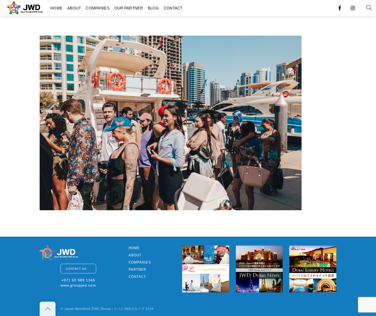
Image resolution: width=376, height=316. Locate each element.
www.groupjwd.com (78, 285)
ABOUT (74, 8)
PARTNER (137, 269)
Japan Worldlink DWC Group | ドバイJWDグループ (104, 309)
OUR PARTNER (128, 8)
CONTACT (173, 8)
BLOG (153, 8)
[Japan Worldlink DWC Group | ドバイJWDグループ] (25, 7)
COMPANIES (97, 8)
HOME (56, 8)
